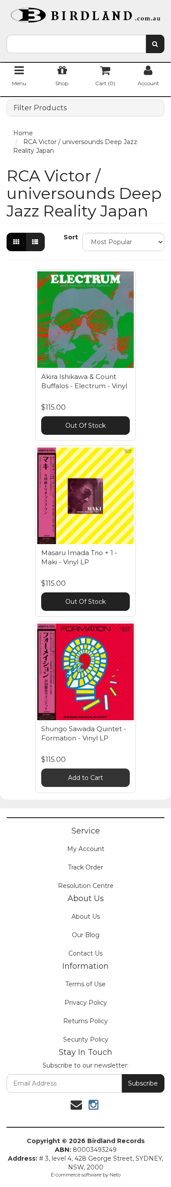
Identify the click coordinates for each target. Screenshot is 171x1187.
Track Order (85, 867)
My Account (85, 849)
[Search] (155, 44)
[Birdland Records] (85, 12)
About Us (85, 916)
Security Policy (85, 1039)
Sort (70, 237)
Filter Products (40, 108)
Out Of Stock (85, 425)
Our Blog (86, 935)
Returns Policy (85, 1021)
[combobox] (76, 44)
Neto (115, 1175)
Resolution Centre (86, 886)
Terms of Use (85, 984)
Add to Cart (85, 778)
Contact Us (85, 953)
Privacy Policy (85, 1003)
